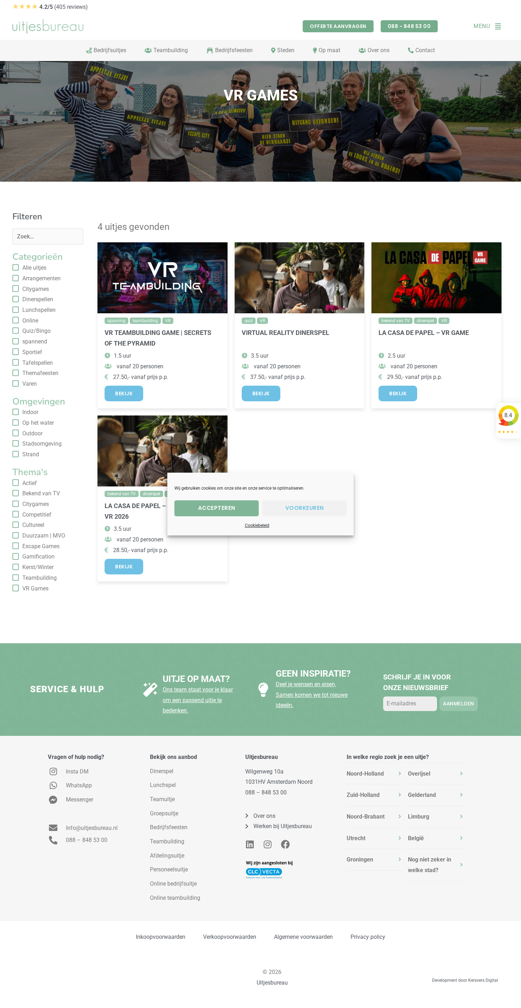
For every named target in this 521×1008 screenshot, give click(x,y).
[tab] (376, 773)
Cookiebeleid (257, 525)
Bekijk (124, 393)
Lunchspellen (39, 310)
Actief (29, 483)
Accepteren (216, 508)
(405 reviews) (50, 7)
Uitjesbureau (272, 982)
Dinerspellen (37, 299)
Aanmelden (458, 703)
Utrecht (356, 838)
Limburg (418, 816)
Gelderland (422, 795)
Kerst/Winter (38, 567)
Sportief (32, 352)
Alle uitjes (34, 267)
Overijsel (419, 773)
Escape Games (41, 546)
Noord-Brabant (366, 816)
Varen (29, 383)
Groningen (360, 859)
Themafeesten (40, 373)
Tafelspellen (37, 362)
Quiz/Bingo (36, 330)
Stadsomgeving (42, 443)
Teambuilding (39, 577)
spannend (34, 341)
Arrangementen (41, 278)
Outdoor (32, 433)
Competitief (36, 514)
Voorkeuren (304, 508)
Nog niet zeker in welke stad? (429, 865)
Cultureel (33, 525)
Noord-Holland (365, 773)
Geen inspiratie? (313, 673)
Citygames (35, 289)
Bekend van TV (41, 493)
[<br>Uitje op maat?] (150, 690)
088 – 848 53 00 (266, 792)
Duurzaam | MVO (43, 535)
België (416, 838)
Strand (30, 454)
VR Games (35, 588)
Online (30, 320)
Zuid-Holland (363, 795)
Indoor (30, 412)
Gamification (38, 556)
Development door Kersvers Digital (465, 980)
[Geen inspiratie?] (263, 690)
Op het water (38, 422)
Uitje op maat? (196, 679)
